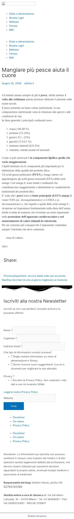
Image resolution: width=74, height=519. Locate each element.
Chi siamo (18, 421)
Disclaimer (19, 417)
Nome (8, 330)
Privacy (9, 376)
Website (8, 398)
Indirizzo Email (13, 346)
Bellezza (14, 21)
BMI (11, 29)
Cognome (10, 338)
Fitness (13, 25)
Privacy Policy (21, 425)
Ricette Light (16, 17)
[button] (37, 38)
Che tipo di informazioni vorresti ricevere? (28, 352)
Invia (14, 406)
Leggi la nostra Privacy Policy (21, 392)
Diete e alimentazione (21, 13)
